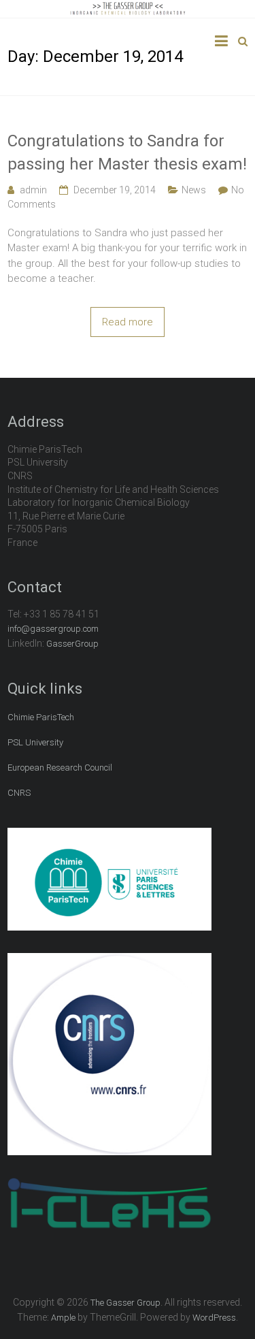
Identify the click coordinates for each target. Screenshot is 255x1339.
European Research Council (59, 767)
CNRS (19, 793)
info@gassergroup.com (53, 629)
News (194, 189)
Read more (127, 322)
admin (33, 189)
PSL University (35, 742)
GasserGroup (72, 644)
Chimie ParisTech (40, 717)
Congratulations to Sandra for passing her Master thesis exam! (127, 152)
